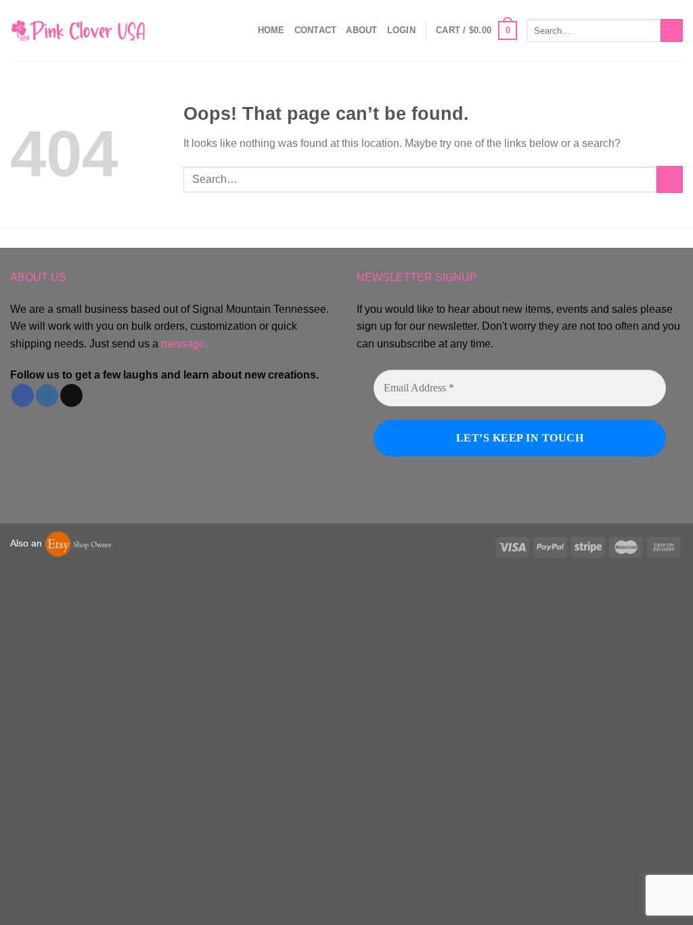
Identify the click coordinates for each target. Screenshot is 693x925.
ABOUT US (38, 277)
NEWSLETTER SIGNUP (417, 277)
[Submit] (672, 30)
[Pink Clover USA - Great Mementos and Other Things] (78, 30)
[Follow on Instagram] (47, 395)
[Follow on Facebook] (23, 395)
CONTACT (315, 30)
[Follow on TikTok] (71, 395)
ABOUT (361, 30)
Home (271, 30)
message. (184, 343)
